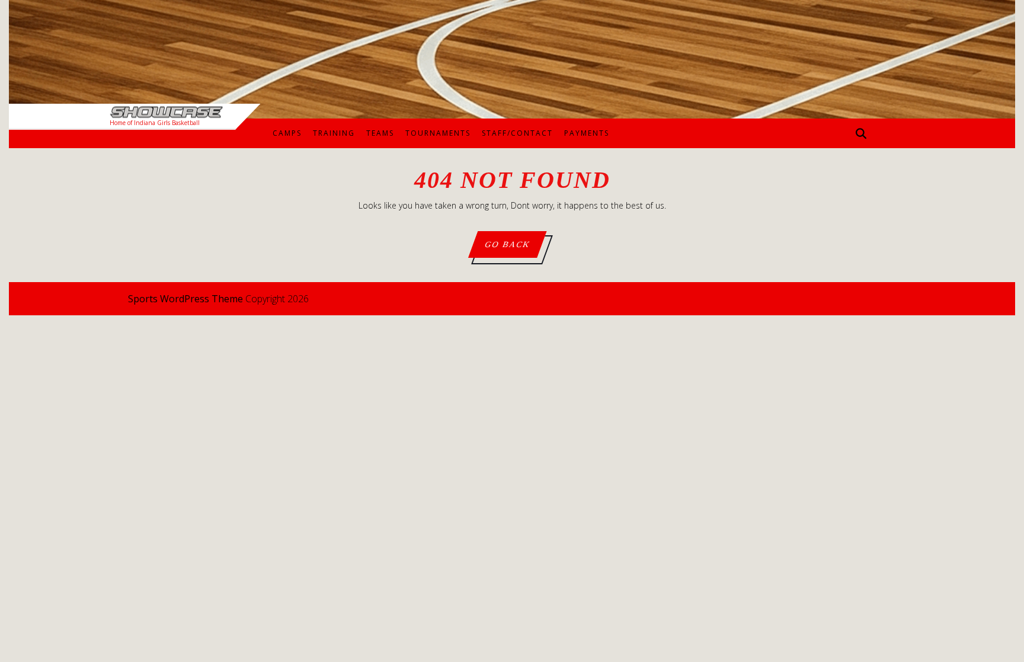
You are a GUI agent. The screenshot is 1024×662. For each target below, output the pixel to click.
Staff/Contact (517, 133)
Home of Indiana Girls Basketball (155, 123)
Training (334, 133)
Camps (287, 133)
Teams (380, 133)
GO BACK (515, 248)
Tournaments (438, 133)
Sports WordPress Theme (185, 298)
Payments (586, 133)
